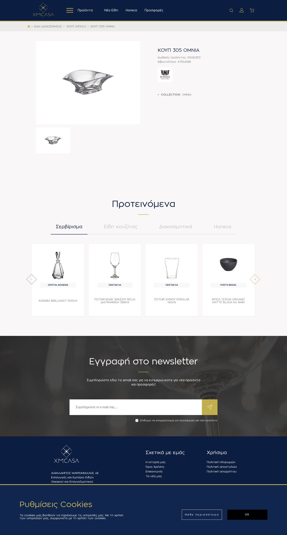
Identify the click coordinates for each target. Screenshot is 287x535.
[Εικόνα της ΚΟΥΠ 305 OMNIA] (88, 82)
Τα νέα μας (154, 476)
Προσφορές (153, 10)
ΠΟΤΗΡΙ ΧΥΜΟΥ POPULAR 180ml (171, 301)
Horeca (131, 10)
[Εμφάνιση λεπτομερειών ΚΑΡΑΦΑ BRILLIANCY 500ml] (58, 264)
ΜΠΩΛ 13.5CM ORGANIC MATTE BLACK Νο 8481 (228, 301)
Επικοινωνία (154, 471)
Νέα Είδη (111, 10)
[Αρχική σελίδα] (28, 26)
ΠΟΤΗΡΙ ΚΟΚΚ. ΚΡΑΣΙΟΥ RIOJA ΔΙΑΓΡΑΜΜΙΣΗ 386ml (114, 301)
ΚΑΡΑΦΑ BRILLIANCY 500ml (58, 300)
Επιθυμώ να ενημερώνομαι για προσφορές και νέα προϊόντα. (178, 420)
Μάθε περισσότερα (202, 514)
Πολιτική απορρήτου (221, 471)
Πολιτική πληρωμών (221, 462)
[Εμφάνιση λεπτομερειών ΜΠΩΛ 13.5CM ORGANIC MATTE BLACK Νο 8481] (228, 264)
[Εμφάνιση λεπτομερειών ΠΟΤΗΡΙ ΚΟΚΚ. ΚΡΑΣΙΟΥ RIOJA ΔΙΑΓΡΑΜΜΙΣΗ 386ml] (114, 264)
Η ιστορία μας (156, 462)
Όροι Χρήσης (155, 466)
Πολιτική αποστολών (222, 466)
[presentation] (31, 279)
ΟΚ (247, 514)
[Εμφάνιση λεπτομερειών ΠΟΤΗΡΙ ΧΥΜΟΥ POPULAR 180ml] (171, 264)
